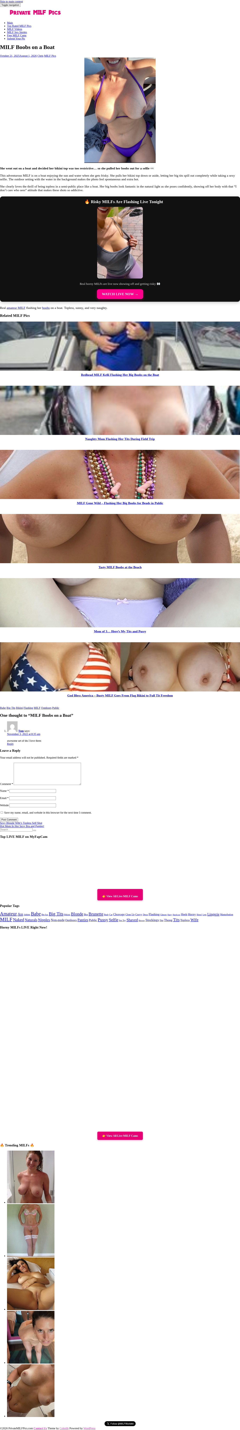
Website (4, 805)
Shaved (132, 920)
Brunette (96, 914)
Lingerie (213, 914)
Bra (86, 914)
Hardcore (176, 915)
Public (55, 707)
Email (4, 798)
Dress (145, 914)
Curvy (138, 914)
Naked (18, 919)
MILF (37, 707)
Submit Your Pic (16, 38)
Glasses (163, 915)
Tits (176, 919)
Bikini (19, 707)
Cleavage (119, 914)
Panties (82, 920)
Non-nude (57, 920)
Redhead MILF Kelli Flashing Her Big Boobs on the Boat (120, 375)
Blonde (77, 913)
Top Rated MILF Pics (19, 25)
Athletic (27, 914)
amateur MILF (16, 308)
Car (110, 914)
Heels (184, 914)
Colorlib (64, 1428)
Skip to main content (11, 1)
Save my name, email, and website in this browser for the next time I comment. (48, 812)
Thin (161, 920)
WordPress (89, 1428)
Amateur (8, 913)
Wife (194, 919)
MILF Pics (50, 55)
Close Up (130, 914)
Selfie (113, 920)
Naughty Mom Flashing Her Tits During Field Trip (120, 439)
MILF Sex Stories (17, 32)
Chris (40, 55)
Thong (168, 920)
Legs (205, 914)
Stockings (152, 920)
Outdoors (46, 707)
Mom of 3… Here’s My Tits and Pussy (120, 631)
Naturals (31, 920)
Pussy (103, 919)
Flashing (28, 707)
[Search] (34, 830)
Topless (185, 920)
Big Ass (44, 915)
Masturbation (226, 914)
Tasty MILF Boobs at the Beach (120, 567)
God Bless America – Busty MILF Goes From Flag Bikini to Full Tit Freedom (120, 695)
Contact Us (40, 1428)
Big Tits (11, 707)
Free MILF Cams (16, 35)
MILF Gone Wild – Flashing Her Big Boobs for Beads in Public (120, 503)
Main (10, 22)
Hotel (199, 914)
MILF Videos (14, 29)
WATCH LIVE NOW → (120, 294)
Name (4, 790)
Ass (20, 914)
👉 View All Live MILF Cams (120, 896)
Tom (21, 730)
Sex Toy (122, 920)
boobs (46, 308)
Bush (106, 914)
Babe (3, 707)
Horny (192, 914)
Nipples (44, 920)
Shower (142, 920)
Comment (6, 783)
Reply (10, 743)
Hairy (169, 915)
